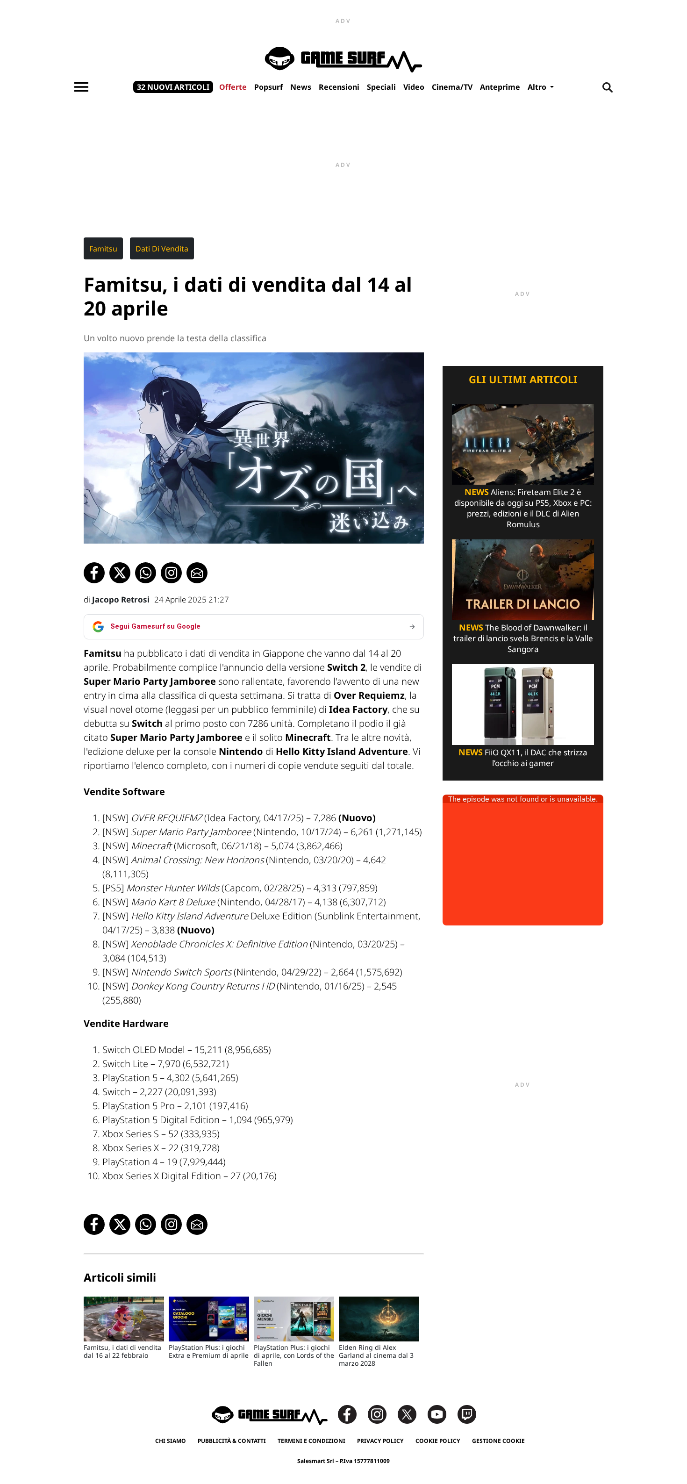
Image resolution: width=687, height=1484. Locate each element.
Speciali (381, 87)
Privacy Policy (380, 1441)
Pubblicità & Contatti (232, 1441)
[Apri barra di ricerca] (607, 87)
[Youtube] (442, 1413)
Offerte (233, 87)
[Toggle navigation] (81, 87)
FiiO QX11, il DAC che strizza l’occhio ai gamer (522, 757)
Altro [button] (538, 87)
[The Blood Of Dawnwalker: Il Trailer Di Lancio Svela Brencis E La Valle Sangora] (523, 578)
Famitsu (103, 249)
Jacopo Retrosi (121, 599)
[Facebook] (352, 1413)
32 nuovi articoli (173, 87)
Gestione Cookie (498, 1441)
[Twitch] (467, 1413)
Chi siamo (170, 1441)
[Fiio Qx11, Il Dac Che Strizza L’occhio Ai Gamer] (523, 703)
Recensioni (339, 87)
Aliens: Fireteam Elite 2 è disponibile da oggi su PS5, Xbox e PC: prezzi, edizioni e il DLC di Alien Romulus (523, 508)
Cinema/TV (452, 87)
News (300, 87)
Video (413, 87)
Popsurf (268, 87)
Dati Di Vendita (162, 249)
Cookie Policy (437, 1441)
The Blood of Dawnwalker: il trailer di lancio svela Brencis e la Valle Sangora (523, 638)
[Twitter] (412, 1413)
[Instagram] (382, 1413)
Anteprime (500, 87)
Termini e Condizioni (311, 1441)
